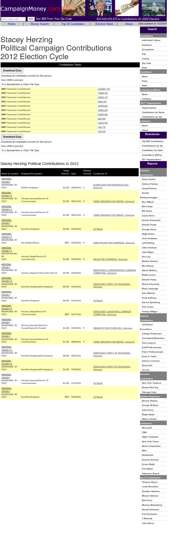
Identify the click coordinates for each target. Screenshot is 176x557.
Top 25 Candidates (73, 24)
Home (11, 24)
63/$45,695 (103, 114)
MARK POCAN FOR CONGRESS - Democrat (114, 243)
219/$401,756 (104, 89)
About (129, 24)
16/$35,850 (103, 106)
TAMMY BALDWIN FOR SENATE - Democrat (113, 201)
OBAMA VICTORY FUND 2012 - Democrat (112, 328)
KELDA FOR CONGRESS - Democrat (110, 259)
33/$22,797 (103, 97)
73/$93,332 (103, 93)
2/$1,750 (102, 127)
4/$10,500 (102, 102)
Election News (104, 24)
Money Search (40, 24)
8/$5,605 (102, 119)
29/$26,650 (103, 110)
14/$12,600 (103, 123)
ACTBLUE (98, 229)
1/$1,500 (102, 131)
